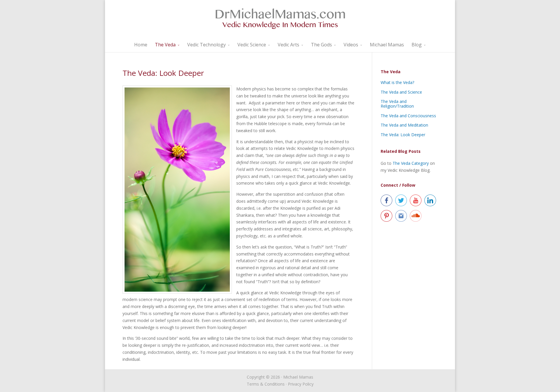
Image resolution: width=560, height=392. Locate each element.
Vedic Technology (206, 44)
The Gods (321, 44)
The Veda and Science (401, 92)
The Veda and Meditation (404, 125)
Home (140, 44)
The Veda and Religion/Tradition (397, 104)
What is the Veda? (397, 82)
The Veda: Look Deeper (403, 134)
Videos (351, 44)
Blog (417, 44)
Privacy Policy (301, 384)
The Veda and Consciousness (408, 115)
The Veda (165, 44)
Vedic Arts (288, 44)
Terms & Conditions (266, 384)
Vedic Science (251, 44)
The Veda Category (411, 163)
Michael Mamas (387, 44)
